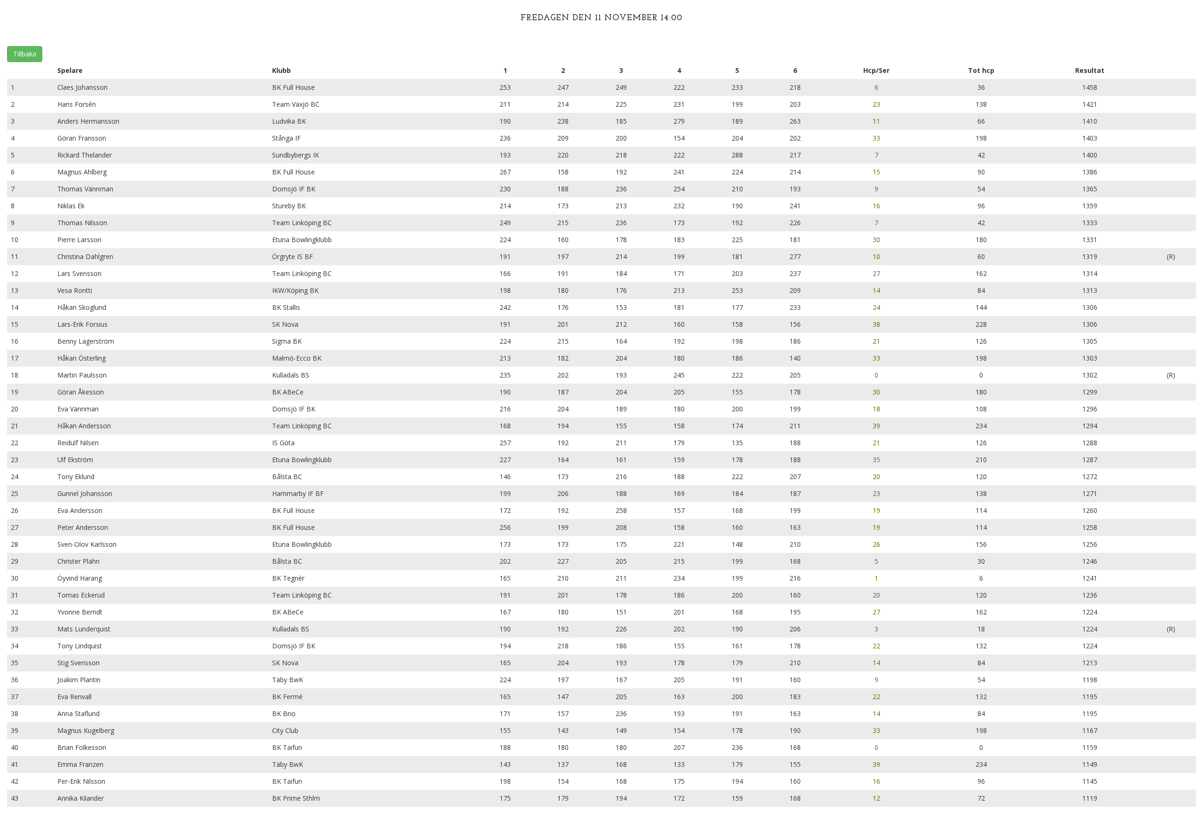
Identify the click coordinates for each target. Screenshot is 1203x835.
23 (876, 104)
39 (876, 425)
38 (876, 324)
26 (876, 544)
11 (876, 121)
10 (876, 256)
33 (876, 138)
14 (876, 290)
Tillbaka (24, 53)
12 (876, 798)
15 (876, 171)
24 (876, 307)
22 (876, 645)
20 (876, 476)
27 (876, 273)
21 (876, 341)
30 (876, 239)
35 (876, 459)
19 (876, 510)
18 (876, 408)
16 (876, 205)
